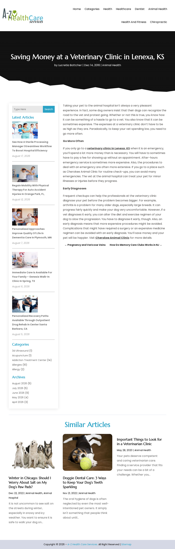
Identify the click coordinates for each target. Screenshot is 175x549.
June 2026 (18, 393)
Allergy (16, 369)
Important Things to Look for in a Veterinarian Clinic (139, 441)
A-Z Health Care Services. (83, 544)
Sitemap (126, 544)
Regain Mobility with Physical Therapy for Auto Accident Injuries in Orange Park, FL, (30, 190)
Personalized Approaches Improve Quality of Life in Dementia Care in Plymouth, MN (32, 233)
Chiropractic (158, 22)
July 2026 (17, 388)
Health (107, 9)
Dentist (140, 9)
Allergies (17, 364)
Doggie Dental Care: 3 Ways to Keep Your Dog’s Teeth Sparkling (84, 482)
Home (77, 9)
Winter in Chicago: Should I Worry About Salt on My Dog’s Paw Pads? (30, 482)
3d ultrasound (20, 350)
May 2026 (18, 397)
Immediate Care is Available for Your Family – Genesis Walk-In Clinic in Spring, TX (32, 277)
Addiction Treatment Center (29, 360)
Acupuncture (20, 355)
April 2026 (18, 402)
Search (49, 109)
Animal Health (157, 9)
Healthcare (123, 9)
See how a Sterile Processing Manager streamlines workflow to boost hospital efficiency (32, 146)
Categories (92, 9)
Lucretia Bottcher (70, 65)
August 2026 (19, 383)
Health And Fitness (133, 22)
